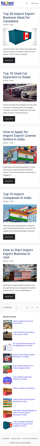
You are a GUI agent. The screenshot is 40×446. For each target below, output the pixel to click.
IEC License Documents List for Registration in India (24, 344)
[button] (27, 3)
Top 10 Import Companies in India (17, 196)
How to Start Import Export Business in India (24, 400)
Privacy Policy (16, 438)
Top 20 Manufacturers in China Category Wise (23, 366)
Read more (9, 60)
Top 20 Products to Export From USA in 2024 (23, 333)
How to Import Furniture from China (23, 322)
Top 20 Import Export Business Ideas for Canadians (19, 17)
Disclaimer (6, 438)
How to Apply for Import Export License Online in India (19, 135)
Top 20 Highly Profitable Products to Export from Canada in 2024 (23, 423)
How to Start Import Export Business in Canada (24, 355)
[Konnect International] (7, 3)
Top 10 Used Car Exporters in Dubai (17, 75)
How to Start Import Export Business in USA (18, 253)
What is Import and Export (24, 388)
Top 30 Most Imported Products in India (22, 378)
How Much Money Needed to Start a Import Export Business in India (25, 412)
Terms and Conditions (30, 438)
